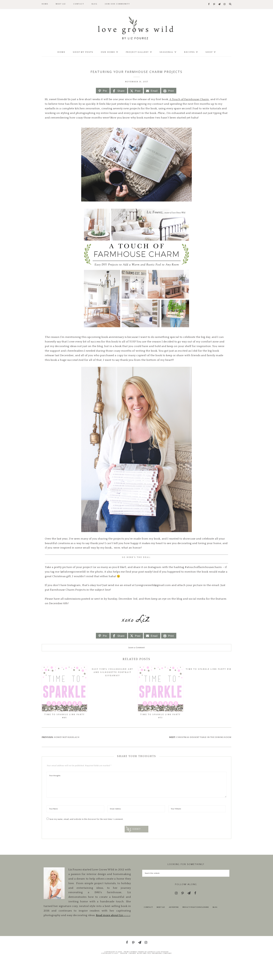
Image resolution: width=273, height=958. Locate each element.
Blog (215, 907)
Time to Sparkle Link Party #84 (64, 716)
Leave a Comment (136, 648)
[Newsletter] (219, 4)
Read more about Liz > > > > (113, 915)
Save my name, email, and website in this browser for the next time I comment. (86, 819)
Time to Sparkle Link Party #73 (160, 716)
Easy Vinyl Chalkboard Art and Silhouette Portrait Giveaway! (112, 672)
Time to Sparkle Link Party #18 (208, 669)
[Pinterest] (214, 4)
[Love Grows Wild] (136, 28)
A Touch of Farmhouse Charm (189, 99)
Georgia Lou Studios (158, 952)
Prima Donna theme (134, 952)
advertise (174, 907)
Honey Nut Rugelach (66, 737)
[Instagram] (224, 4)
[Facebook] (209, 4)
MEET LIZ (161, 907)
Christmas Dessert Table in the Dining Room (203, 737)
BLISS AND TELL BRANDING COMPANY (154, 953)
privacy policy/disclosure (195, 907)
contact (148, 907)
